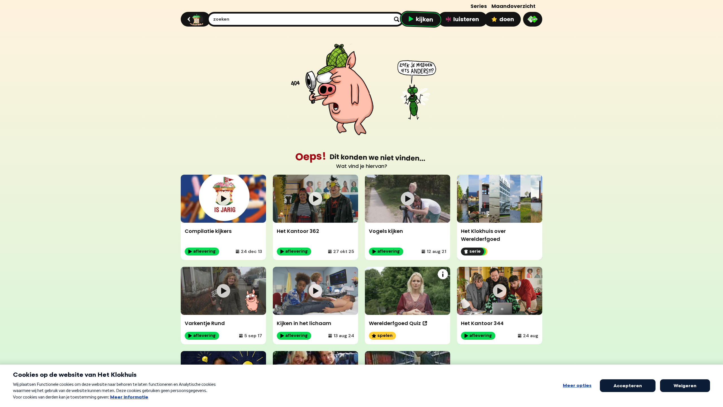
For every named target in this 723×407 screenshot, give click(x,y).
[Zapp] (532, 19)
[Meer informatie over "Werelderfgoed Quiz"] (443, 274)
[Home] (195, 19)
